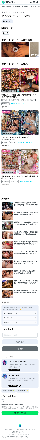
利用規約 (15, 432)
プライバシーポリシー (21, 429)
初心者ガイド (8, 318)
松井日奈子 (14, 100)
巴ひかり (4, 142)
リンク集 (32, 429)
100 (28, 55)
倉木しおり (14, 181)
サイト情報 (9, 429)
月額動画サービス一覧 (10, 322)
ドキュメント (24, 432)
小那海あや (5, 181)
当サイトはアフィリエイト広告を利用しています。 (20, 434)
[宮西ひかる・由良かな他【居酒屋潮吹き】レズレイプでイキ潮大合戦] (20, 80)
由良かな (23, 100)
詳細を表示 (20, 342)
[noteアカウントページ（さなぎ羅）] (20, 386)
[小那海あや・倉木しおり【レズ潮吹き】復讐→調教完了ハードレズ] (20, 161)
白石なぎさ (31, 100)
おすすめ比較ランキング (11, 313)
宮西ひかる (5, 100)
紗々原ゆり (5, 103)
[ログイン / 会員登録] (37, 2)
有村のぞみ (13, 142)
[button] (31, 2)
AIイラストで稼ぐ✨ (23, 390)
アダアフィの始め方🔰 (8, 390)
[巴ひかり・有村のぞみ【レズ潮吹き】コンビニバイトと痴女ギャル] (20, 122)
